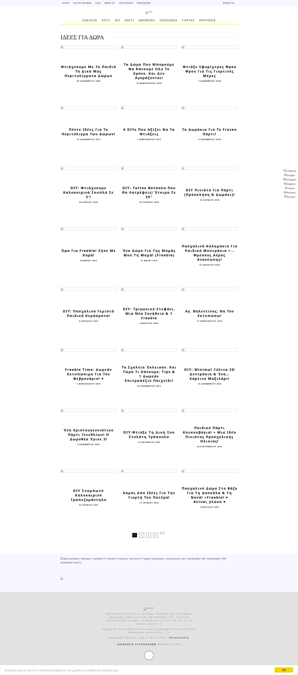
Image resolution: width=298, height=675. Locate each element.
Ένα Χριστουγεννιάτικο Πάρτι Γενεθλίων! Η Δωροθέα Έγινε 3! (88, 434)
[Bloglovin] (290, 183)
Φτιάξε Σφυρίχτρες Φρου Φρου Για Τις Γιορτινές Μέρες (210, 71)
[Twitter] (290, 187)
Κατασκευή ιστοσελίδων (137, 644)
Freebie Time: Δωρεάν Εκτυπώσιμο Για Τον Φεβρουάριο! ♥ (88, 374)
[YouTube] (290, 196)
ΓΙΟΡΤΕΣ (188, 20)
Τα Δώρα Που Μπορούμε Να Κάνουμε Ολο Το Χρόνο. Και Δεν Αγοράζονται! (149, 71)
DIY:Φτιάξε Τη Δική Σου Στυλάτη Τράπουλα (149, 434)
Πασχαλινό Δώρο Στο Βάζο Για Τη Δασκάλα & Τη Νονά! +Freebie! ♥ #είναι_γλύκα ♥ (209, 495)
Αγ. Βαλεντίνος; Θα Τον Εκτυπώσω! (209, 313)
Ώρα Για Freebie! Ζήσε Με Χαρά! (88, 252)
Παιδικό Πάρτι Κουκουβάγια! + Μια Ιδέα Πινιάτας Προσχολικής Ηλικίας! (209, 434)
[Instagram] (289, 179)
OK (284, 670)
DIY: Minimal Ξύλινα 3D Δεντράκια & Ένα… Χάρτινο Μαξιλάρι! (209, 374)
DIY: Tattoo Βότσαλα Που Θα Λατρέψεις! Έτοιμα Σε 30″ (149, 192)
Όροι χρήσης (126, 3)
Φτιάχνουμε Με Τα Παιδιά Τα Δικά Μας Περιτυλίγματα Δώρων (88, 71)
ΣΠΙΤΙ (106, 20)
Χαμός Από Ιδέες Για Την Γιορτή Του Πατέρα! (149, 495)
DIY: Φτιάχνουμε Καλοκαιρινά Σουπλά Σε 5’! (88, 192)
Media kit (110, 3)
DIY (117, 20)
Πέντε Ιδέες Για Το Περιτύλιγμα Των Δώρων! (88, 131)
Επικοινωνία (144, 3)
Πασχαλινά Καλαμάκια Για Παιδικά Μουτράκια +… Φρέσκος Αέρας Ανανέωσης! (209, 253)
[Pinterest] (290, 192)
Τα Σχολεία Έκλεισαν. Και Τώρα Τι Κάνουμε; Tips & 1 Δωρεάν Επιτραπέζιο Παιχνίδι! (149, 374)
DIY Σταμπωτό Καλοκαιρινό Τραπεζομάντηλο (88, 495)
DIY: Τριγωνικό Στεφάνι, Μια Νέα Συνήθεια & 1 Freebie (149, 313)
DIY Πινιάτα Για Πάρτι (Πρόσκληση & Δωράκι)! (209, 192)
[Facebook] (289, 170)
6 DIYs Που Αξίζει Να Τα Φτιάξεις (149, 131)
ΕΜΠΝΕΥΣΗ (147, 20)
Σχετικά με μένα (82, 3)
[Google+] (290, 175)
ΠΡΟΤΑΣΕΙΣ (207, 20)
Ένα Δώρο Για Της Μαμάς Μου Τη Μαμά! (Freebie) (149, 252)
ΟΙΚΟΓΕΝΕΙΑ (168, 20)
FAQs (98, 3)
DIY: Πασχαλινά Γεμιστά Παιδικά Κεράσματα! (88, 313)
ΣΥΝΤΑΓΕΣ (89, 20)
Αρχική (65, 3)
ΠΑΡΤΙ (129, 20)
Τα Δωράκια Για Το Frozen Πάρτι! (209, 131)
